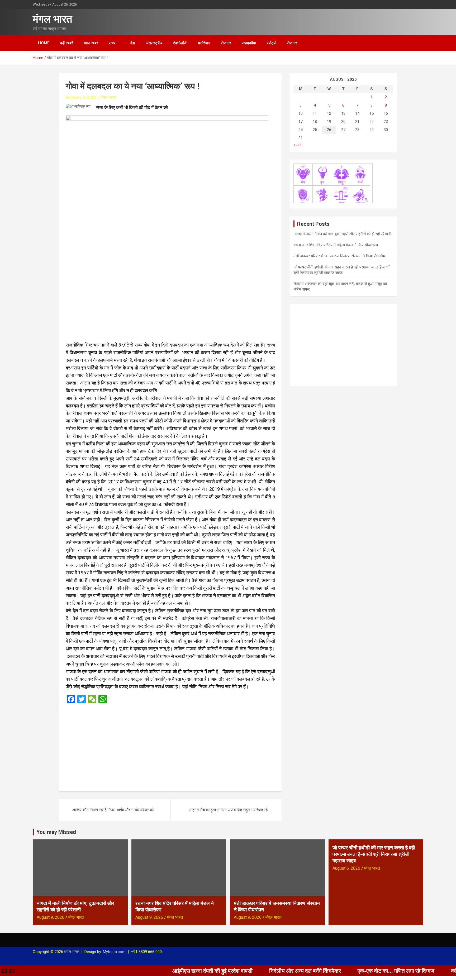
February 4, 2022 (81, 97)
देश (132, 43)
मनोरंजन (204, 43)
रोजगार (226, 43)
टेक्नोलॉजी (180, 43)
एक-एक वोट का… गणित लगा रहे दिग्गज (358, 970)
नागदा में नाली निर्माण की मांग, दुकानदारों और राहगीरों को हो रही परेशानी (342, 234)
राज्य (112, 43)
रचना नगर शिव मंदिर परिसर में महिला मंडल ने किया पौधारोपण (335, 245)
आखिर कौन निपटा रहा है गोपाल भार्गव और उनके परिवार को (113, 809)
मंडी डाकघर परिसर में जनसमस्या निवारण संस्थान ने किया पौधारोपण (339, 256)
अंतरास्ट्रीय (154, 43)
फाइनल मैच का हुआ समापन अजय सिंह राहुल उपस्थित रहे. (228, 809)
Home (44, 43)
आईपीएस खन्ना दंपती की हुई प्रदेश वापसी (175, 970)
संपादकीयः (249, 43)
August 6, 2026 (346, 868)
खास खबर (91, 43)
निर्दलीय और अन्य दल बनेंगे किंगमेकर (267, 970)
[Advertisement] (170, 746)
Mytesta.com (114, 951)
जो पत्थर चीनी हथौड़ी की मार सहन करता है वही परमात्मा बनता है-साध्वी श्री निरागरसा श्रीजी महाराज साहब (373, 854)
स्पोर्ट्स (271, 43)
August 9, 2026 (50, 917)
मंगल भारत (52, 19)
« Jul (297, 144)
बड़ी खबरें (66, 43)
